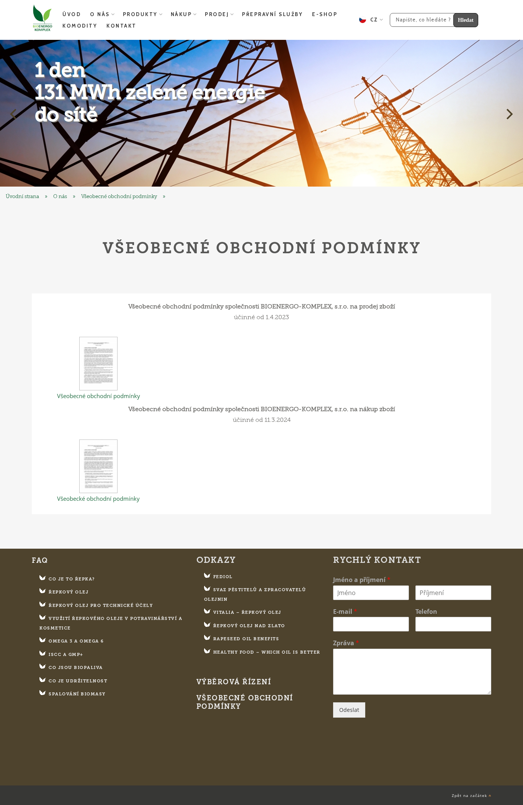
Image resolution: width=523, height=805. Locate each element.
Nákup (181, 14)
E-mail (345, 612)
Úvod (71, 14)
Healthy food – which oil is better (266, 652)
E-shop (324, 14)
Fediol (223, 576)
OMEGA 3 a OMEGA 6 (76, 641)
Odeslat (349, 709)
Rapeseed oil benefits (246, 638)
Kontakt (121, 26)
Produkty (140, 14)
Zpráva (346, 643)
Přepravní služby (272, 14)
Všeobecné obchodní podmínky (119, 196)
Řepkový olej (68, 592)
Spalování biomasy (77, 694)
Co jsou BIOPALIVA (76, 667)
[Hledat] (431, 19)
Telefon (426, 612)
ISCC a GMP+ (66, 654)
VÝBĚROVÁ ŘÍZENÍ (233, 682)
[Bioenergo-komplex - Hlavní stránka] (261, 113)
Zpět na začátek (470, 795)
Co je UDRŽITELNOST (78, 681)
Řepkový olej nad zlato (249, 625)
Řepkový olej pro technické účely (101, 605)
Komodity (79, 26)
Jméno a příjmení (362, 580)
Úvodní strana (22, 196)
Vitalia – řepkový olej (247, 612)
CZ (372, 19)
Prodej (217, 14)
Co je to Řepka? (72, 579)
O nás (100, 14)
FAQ (40, 561)
